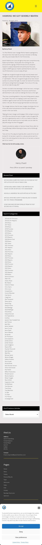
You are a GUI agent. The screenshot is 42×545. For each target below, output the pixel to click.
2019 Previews (9, 235)
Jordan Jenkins (9, 341)
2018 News (8, 227)
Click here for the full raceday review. (13, 144)
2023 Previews (9, 258)
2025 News (8, 268)
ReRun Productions (10, 372)
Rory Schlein (8, 380)
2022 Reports (8, 254)
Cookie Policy (16, 542)
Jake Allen (7, 324)
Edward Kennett (9, 314)
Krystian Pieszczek (10, 349)
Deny (21, 532)
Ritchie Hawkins (9, 376)
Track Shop (8, 388)
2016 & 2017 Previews (11, 218)
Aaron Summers (9, 276)
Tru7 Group (8, 396)
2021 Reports (8, 247)
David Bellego (8, 307)
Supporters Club (9, 382)
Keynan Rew (8, 347)
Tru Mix (7, 392)
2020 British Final (10, 239)
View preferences (21, 537)
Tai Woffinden (8, 384)
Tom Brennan (8, 386)
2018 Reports (8, 231)
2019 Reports (8, 237)
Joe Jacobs (7, 334)
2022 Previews (9, 252)
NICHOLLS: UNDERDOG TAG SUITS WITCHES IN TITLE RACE (20, 193)
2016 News (8, 223)
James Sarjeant (9, 326)
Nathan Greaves (9, 359)
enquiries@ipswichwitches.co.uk (16, 455)
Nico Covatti (8, 361)
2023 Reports (8, 260)
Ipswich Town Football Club (12, 320)
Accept (21, 526)
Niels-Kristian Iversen (11, 365)
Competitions (8, 291)
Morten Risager (9, 357)
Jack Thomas (8, 322)
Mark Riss (7, 353)
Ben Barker (8, 283)
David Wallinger (9, 310)
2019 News (8, 233)
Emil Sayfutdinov (9, 316)
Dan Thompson (9, 299)
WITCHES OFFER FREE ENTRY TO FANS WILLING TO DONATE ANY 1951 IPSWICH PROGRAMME (20, 199)
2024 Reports (8, 266)
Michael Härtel (9, 355)
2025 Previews (9, 270)
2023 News (8, 256)
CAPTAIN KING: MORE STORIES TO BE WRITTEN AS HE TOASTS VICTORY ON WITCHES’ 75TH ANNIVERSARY (19, 188)
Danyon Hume (9, 305)
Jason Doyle (8, 330)
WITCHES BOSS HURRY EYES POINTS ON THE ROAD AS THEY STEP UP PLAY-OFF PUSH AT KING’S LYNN (20, 181)
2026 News (8, 274)
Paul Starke (8, 370)
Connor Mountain (9, 293)
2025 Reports (8, 272)
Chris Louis (8, 289)
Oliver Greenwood (10, 367)
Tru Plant (7, 394)
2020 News (8, 241)
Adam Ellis (8, 278)
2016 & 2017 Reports (11, 220)
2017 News (8, 225)
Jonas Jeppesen (9, 339)
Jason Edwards (9, 332)
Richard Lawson (9, 374)
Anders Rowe (8, 281)
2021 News (8, 243)
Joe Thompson (9, 336)
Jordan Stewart (9, 343)
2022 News (8, 250)
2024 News (8, 262)
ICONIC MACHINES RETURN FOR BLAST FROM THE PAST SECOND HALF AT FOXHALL (19, 205)
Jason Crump (8, 328)
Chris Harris (8, 287)
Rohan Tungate (9, 378)
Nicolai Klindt (8, 363)
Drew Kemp (8, 312)
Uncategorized (9, 399)
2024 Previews (9, 264)
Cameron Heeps (9, 285)
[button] (39, 508)
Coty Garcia (8, 295)
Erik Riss (7, 318)
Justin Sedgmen (9, 345)
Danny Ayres (8, 301)
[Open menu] (35, 6)
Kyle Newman (9, 351)
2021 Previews (9, 245)
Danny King (8, 303)
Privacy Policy (24, 542)
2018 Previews (9, 229)
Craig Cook (8, 297)
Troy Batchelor (9, 390)
